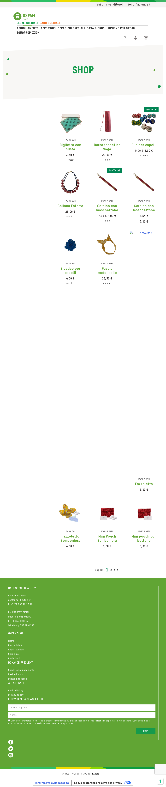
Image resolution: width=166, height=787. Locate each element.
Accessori (48, 28)
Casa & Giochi (97, 28)
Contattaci (14, 658)
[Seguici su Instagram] (10, 755)
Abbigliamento (28, 28)
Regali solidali (27, 23)
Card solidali (50, 23)
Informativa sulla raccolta (52, 782)
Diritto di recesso (17, 679)
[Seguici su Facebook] (10, 742)
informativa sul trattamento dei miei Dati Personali (79, 721)
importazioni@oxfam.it (20, 617)
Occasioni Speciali (71, 28)
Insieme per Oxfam (121, 28)
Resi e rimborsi (16, 674)
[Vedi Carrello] (146, 37)
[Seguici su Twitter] (10, 748)
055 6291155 (22, 621)
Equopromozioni (29, 33)
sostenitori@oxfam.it (19, 600)
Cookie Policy (15, 690)
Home (11, 641)
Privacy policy (16, 695)
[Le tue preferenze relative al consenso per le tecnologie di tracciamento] (160, 781)
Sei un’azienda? (138, 4)
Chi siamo (13, 654)
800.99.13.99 (25, 604)
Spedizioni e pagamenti (21, 670)
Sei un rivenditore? (110, 4)
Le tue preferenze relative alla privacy (98, 782)
